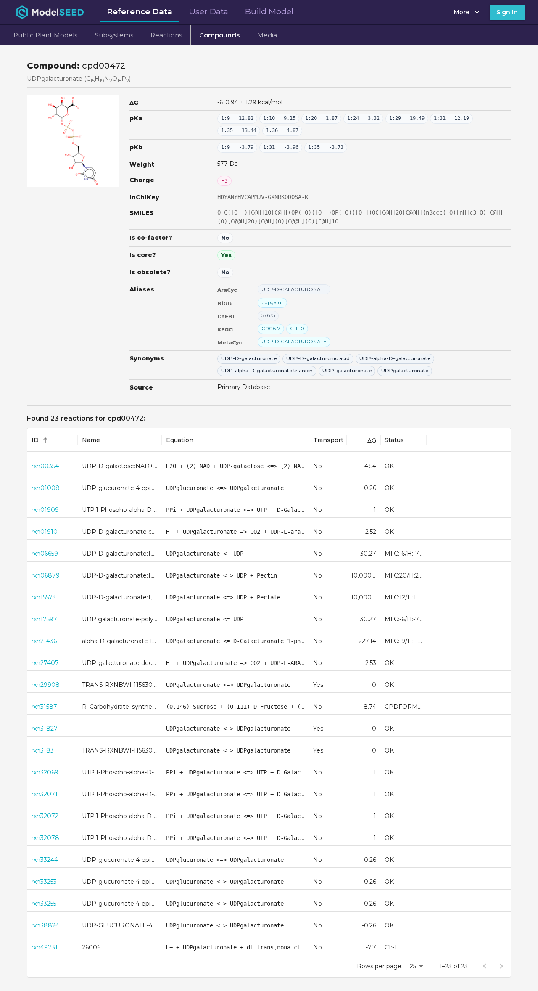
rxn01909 (45, 510)
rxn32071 (45, 794)
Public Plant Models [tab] (45, 35)
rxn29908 (46, 685)
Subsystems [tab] (114, 35)
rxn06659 (45, 553)
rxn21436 (44, 641)
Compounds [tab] (219, 35)
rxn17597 (44, 619)
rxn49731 (45, 947)
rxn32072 (45, 816)
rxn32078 (45, 838)
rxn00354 (45, 466)
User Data (208, 11)
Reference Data (139, 11)
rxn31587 (44, 706)
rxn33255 (44, 903)
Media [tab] (267, 35)
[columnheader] (52, 440)
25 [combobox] (413, 966)
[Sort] (45, 440)
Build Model (269, 11)
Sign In (507, 12)
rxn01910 (45, 531)
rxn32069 (45, 772)
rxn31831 (44, 750)
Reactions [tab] (166, 35)
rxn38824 (45, 925)
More (461, 12)
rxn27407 (45, 663)
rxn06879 (46, 575)
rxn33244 (45, 860)
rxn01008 (46, 488)
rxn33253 (44, 881)
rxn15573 (44, 597)
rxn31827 (45, 728)
